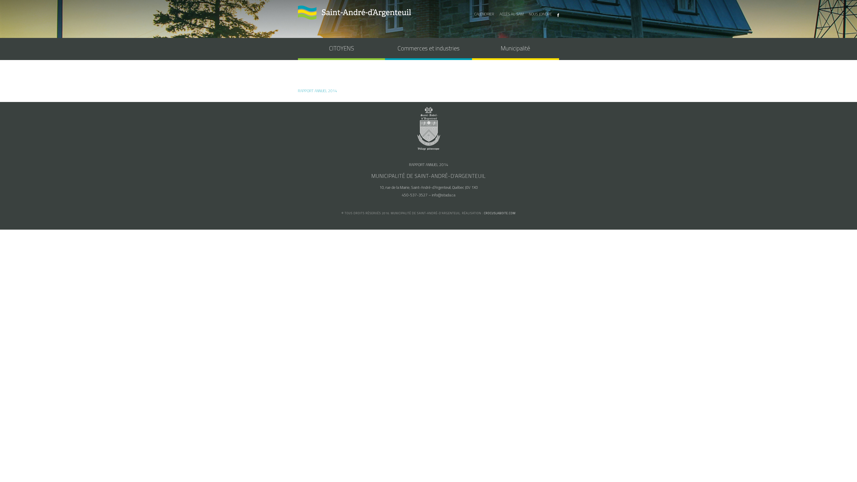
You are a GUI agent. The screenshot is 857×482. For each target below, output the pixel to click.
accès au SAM (511, 14)
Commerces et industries (428, 48)
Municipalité (515, 48)
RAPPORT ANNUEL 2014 (317, 91)
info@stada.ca (443, 195)
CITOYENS (341, 48)
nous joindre (540, 14)
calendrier (484, 14)
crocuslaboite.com (500, 213)
